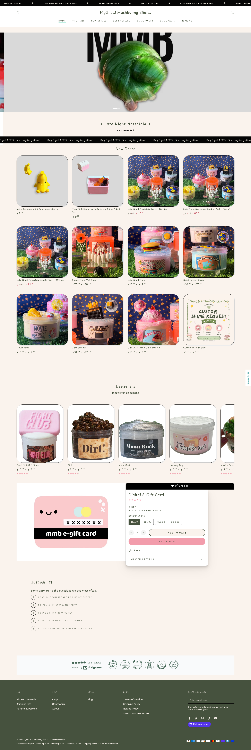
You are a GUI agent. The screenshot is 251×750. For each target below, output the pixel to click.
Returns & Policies (27, 708)
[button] (18, 12)
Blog (90, 699)
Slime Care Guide (26, 699)
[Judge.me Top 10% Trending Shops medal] (174, 664)
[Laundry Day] (193, 434)
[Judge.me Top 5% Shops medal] (161, 664)
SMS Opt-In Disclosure (136, 713)
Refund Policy (131, 708)
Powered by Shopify (25, 744)
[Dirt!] (91, 434)
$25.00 (149, 522)
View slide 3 (134, 106)
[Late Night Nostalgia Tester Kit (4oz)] (153, 180)
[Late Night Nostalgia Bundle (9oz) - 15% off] (42, 251)
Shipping (133, 510)
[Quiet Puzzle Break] (208, 251)
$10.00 (135, 522)
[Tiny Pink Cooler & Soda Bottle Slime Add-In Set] (97, 180)
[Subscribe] (232, 700)
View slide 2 (125, 106)
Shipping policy (90, 744)
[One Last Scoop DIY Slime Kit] (153, 319)
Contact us (58, 704)
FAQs (55, 699)
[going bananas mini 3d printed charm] (42, 180)
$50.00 (162, 522)
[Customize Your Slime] (208, 319)
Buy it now (167, 541)
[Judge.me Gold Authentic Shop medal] (137, 664)
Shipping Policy (131, 704)
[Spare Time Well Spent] (97, 251)
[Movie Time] (42, 319)
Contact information (109, 744)
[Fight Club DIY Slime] (40, 434)
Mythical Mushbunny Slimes (36, 740)
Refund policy (42, 744)
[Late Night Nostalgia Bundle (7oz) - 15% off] (208, 180)
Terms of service (73, 744)
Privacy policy (57, 744)
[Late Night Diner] (153, 251)
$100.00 (176, 522)
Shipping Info (24, 704)
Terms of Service (133, 699)
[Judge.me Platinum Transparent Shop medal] (125, 664)
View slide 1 (116, 106)
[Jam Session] (97, 319)
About (55, 708)
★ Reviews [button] (248, 378)
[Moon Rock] (142, 434)
